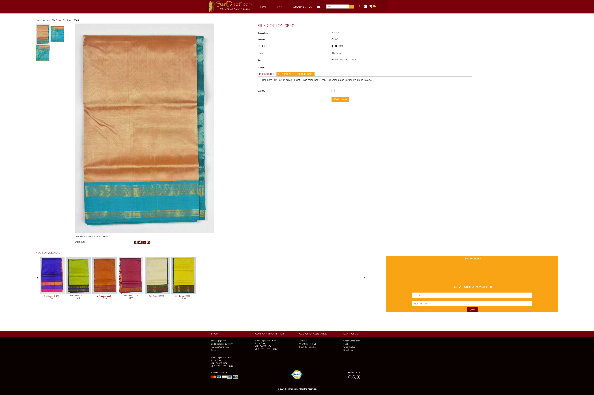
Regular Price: (263, 33)
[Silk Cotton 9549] (43, 34)
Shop (279, 6)
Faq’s (345, 344)
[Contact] (361, 6)
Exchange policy (218, 340)
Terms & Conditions (220, 347)
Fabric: (260, 53)
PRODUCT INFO (266, 74)
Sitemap (214, 350)
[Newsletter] (366, 6)
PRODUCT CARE (305, 74)
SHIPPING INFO (285, 74)
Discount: (261, 39)
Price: (262, 46)
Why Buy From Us (307, 344)
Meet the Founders (307, 347)
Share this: (80, 242)
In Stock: (261, 67)
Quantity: (261, 91)
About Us (303, 340)
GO (351, 6)
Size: (259, 60)
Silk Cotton (56, 20)
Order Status (302, 6)
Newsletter (348, 350)
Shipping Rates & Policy (221, 344)
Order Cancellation (351, 340)
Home (263, 6)
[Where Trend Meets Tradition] (230, 5)
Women (46, 20)
